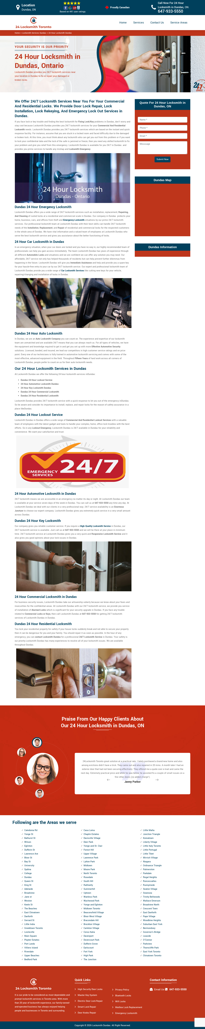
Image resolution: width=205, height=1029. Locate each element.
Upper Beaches (31, 955)
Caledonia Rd (30, 830)
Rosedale (88, 877)
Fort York (88, 951)
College (28, 873)
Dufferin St (29, 849)
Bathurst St (29, 838)
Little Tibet (148, 853)
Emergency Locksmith (73, 220)
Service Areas (178, 23)
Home (123, 23)
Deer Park (88, 842)
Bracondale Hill (91, 920)
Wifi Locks (120, 1001)
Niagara (147, 861)
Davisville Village (92, 838)
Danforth (28, 916)
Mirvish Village (150, 857)
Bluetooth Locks (123, 995)
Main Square (30, 936)
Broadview (29, 893)
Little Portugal (150, 849)
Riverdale (29, 951)
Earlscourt (89, 947)
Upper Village (90, 853)
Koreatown (148, 838)
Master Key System (87, 995)
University (29, 865)
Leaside (147, 936)
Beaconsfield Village (94, 912)
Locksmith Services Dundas (34, 33)
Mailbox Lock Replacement (128, 1007)
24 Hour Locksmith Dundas (60, 33)
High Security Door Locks (90, 989)
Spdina (27, 869)
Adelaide (28, 889)
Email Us (159, 989)
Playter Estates (31, 940)
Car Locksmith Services (72, 270)
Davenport (88, 936)
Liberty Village (150, 842)
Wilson (27, 842)
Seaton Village (150, 889)
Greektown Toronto (33, 928)
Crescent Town (150, 908)
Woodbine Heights (152, 920)
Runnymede (149, 885)
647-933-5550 (170, 11)
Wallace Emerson (151, 900)
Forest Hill (89, 849)
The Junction (90, 959)
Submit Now (163, 159)
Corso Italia (89, 932)
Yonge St (28, 834)
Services (138, 23)
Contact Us (157, 23)
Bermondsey (149, 928)
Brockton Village (92, 924)
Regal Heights (150, 877)
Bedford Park (30, 959)
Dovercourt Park (91, 940)
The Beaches (30, 908)
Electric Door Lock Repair (90, 1001)
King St (27, 885)
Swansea (147, 893)
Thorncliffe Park (151, 947)
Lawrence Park (91, 857)
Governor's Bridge (151, 932)
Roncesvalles (149, 881)
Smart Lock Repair (87, 1007)
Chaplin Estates (91, 834)
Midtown (88, 865)
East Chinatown (32, 912)
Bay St (27, 861)
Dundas (28, 877)
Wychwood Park (91, 900)
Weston (28, 900)
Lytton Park (89, 861)
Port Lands (29, 943)
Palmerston (148, 869)
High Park (88, 955)
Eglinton (28, 846)
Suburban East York (152, 924)
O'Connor (147, 940)
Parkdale (147, 873)
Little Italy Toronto (152, 846)
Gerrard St (29, 920)
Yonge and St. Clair (93, 846)
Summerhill (89, 889)
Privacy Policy (122, 989)
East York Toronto (151, 951)
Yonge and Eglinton (93, 904)
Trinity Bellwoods (151, 896)
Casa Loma (89, 830)
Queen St (28, 881)
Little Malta (148, 830)
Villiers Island (31, 947)
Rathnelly (88, 885)
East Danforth (149, 912)
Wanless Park (90, 896)
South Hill (88, 881)
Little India (29, 924)
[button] (39, 793)
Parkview (147, 943)
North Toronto (90, 873)
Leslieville (29, 932)
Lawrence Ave (31, 853)
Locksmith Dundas (101, 1025)
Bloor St (28, 857)
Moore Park (89, 869)
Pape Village (149, 916)
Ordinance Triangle (152, 865)
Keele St (28, 904)
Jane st (28, 896)
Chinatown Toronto (152, 955)
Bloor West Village (93, 916)
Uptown (87, 893)
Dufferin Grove (91, 943)
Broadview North (151, 904)
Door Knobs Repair (87, 1012)
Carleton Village (91, 928)
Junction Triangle (151, 834)
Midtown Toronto (92, 908)
